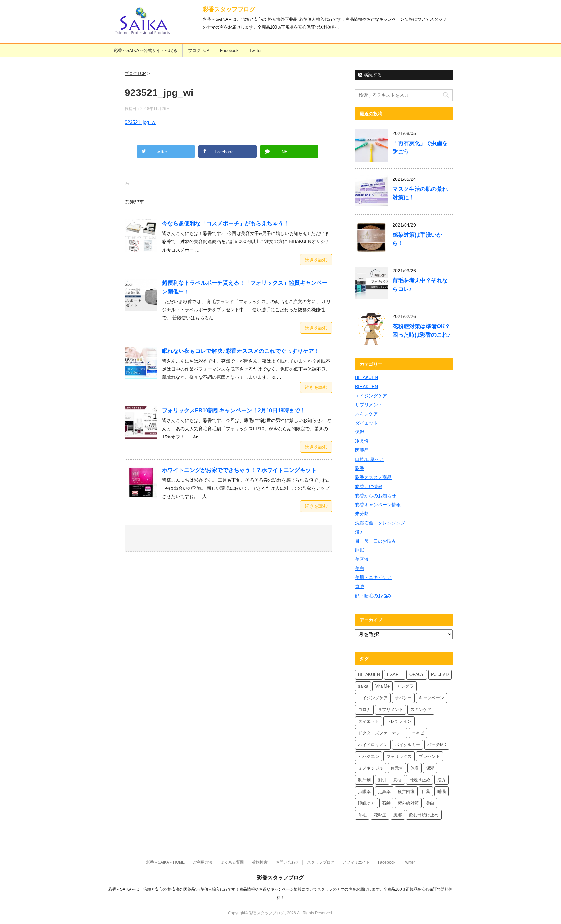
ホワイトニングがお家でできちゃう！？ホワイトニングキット (239, 470)
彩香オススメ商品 (373, 477)
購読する (372, 74)
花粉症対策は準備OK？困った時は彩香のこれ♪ (422, 330)
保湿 (359, 432)
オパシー (403, 698)
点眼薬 (364, 791)
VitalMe (382, 686)
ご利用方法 (202, 862)
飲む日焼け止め (424, 814)
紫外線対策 (408, 803)
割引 (382, 779)
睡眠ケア (366, 803)
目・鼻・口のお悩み (375, 541)
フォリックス (399, 756)
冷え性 (362, 441)
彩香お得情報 (368, 486)
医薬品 (362, 450)
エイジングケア (371, 395)
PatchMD (440, 674)
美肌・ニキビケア (373, 577)
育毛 (359, 586)
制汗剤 (364, 779)
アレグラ (405, 686)
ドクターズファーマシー (381, 733)
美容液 (362, 559)
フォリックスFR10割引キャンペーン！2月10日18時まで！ (233, 410)
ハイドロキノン (373, 744)
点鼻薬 (384, 791)
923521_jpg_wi (140, 122)
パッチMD (436, 744)
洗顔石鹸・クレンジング (380, 522)
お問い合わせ (287, 862)
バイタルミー (407, 744)
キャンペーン (431, 698)
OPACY (416, 674)
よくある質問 (232, 862)
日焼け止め (419, 779)
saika (363, 686)
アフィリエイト (356, 862)
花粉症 (380, 814)
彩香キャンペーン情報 (378, 504)
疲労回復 (406, 791)
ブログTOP (198, 50)
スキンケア (366, 413)
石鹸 (386, 803)
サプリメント (368, 404)
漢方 (359, 532)
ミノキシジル (370, 768)
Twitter (255, 50)
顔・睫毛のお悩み (373, 595)
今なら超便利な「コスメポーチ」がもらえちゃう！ (225, 223)
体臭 (414, 768)
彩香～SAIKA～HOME (165, 862)
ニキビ (418, 733)
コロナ (364, 709)
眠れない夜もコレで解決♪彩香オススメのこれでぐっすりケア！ (240, 351)
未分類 (362, 513)
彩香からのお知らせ (375, 495)
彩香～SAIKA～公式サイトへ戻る (145, 50)
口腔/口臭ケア (369, 459)
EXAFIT (394, 674)
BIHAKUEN (366, 377)
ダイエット (366, 422)
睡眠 (359, 550)
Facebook (229, 50)
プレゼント (429, 756)
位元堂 (397, 768)
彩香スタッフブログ (229, 9)
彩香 (359, 468)
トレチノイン (399, 721)
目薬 (426, 791)
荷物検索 (260, 862)
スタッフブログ (320, 862)
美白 (359, 568)
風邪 (397, 814)
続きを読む (316, 259)
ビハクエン (368, 756)
